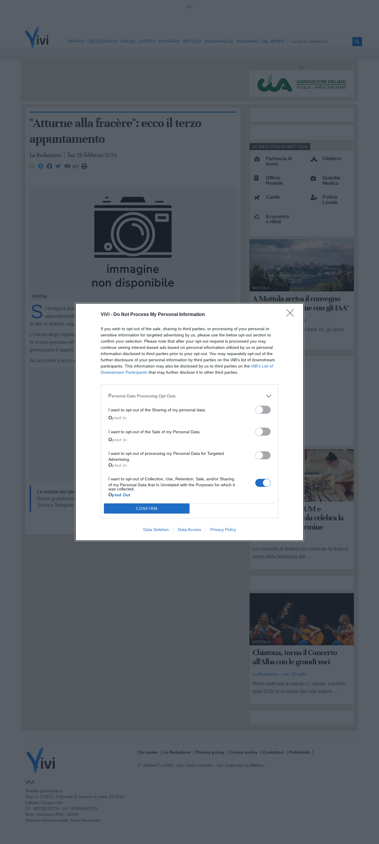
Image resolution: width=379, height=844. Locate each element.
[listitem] (189, 396)
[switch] (263, 410)
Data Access (189, 529)
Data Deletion (156, 529)
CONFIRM (147, 508)
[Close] (292, 314)
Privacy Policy (223, 529)
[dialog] (189, 422)
